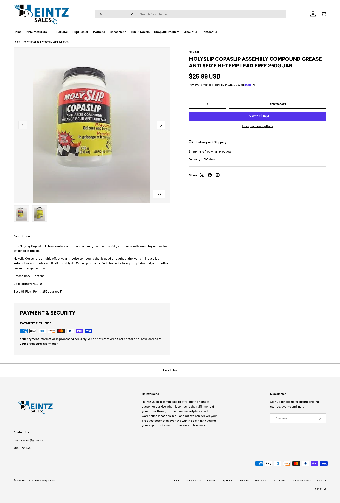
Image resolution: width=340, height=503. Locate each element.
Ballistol (62, 32)
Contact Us (209, 32)
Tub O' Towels (140, 32)
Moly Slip (194, 51)
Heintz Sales (28, 480)
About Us (190, 32)
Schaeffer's (118, 32)
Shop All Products (166, 32)
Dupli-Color (80, 32)
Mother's (99, 32)
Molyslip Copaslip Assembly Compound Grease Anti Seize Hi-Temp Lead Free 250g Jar (47, 41)
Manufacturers (36, 32)
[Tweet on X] (202, 175)
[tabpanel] (92, 269)
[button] (324, 14)
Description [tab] (22, 236)
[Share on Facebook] (210, 175)
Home (18, 32)
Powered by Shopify (45, 480)
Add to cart (278, 104)
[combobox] (190, 14)
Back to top (170, 370)
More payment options (257, 126)
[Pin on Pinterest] (218, 175)
